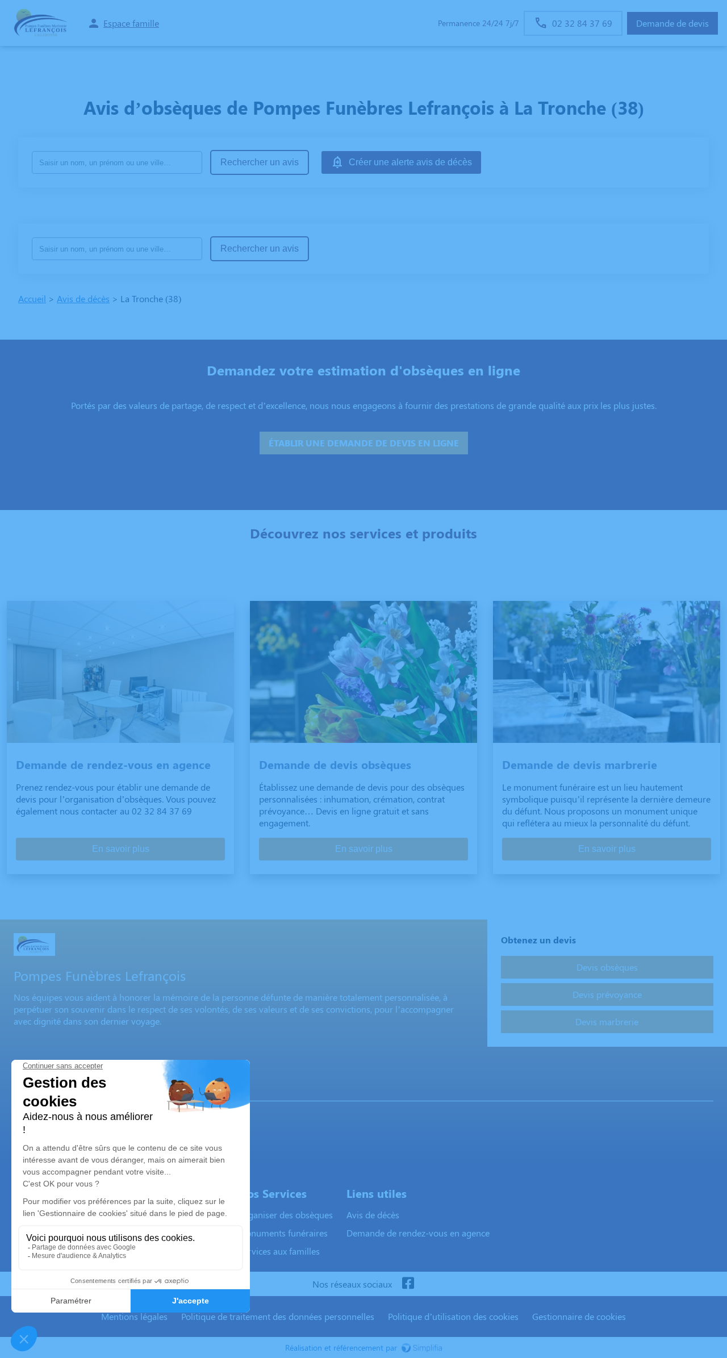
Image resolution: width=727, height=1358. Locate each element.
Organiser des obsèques (285, 1215)
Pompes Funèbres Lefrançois (75, 1090)
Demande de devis (672, 23)
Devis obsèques (607, 967)
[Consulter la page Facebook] (408, 1284)
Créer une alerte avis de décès (410, 162)
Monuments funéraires (283, 1233)
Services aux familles (279, 1251)
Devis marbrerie (606, 1021)
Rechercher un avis (259, 162)
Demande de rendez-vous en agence (418, 1233)
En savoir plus (120, 849)
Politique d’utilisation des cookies (453, 1316)
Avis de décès (83, 298)
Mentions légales (134, 1316)
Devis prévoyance (607, 994)
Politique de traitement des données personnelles (277, 1316)
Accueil (32, 298)
